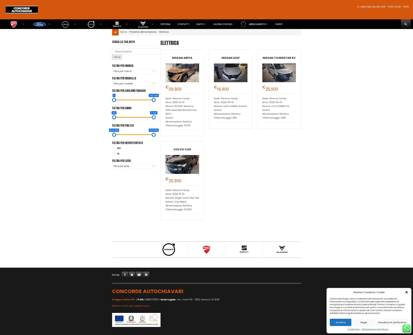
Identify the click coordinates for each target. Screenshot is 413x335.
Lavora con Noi (222, 24)
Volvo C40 (182, 149)
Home (123, 32)
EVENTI (279, 24)
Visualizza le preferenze (392, 322)
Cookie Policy (354, 329)
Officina (165, 24)
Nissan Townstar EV (279, 58)
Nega (364, 322)
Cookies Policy (141, 306)
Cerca (116, 57)
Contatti (183, 24)
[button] (406, 292)
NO (119, 148)
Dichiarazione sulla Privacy (375, 329)
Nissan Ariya (182, 58)
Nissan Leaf (231, 58)
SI (118, 153)
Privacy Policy (121, 306)
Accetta (341, 322)
